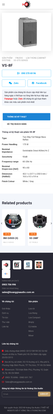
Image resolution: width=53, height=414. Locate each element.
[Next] (51, 228)
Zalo (20, 99)
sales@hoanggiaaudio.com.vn (18, 292)
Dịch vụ (5, 313)
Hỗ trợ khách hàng (17, 124)
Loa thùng (32, 313)
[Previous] (2, 228)
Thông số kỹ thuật (17, 117)
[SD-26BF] (39, 220)
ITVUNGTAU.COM (38, 411)
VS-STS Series (21, 60)
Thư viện (6, 322)
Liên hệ (5, 326)
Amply (31, 322)
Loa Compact (34, 317)
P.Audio (19, 58)
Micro (31, 331)
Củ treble (32, 326)
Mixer (31, 335)
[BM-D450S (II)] (13, 220)
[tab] (26, 116)
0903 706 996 (9, 284)
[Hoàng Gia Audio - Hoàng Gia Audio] (26, 4)
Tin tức (5, 317)
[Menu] (3, 4)
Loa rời (31, 308)
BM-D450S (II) (10, 238)
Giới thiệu (6, 308)
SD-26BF (33, 238)
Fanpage (9, 99)
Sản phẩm (7, 58)
